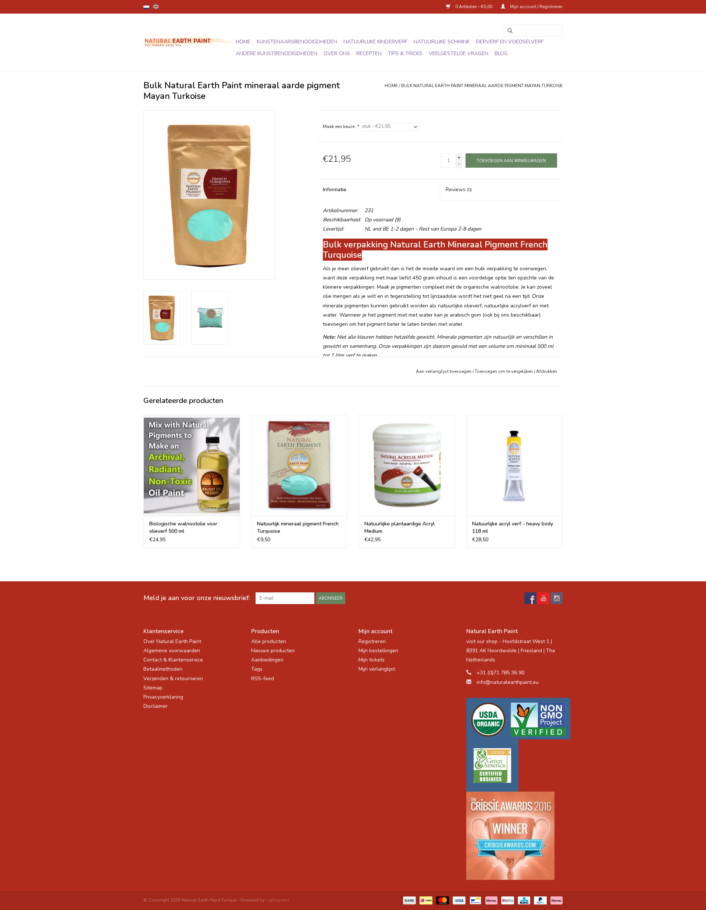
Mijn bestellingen (378, 650)
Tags (257, 668)
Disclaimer (155, 706)
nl (146, 7)
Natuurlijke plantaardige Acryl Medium (399, 527)
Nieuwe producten (273, 650)
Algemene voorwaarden (171, 650)
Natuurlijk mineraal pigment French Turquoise (298, 527)
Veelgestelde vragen (458, 53)
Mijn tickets (372, 659)
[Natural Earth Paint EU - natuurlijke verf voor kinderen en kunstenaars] (188, 42)
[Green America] (514, 765)
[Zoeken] (507, 31)
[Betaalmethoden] (408, 900)
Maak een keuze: (341, 126)
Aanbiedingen (267, 659)
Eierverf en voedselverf (509, 41)
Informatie (334, 189)
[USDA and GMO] (514, 718)
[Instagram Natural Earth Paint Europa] (557, 598)
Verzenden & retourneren (173, 678)
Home (243, 41)
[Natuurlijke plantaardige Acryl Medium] (407, 465)
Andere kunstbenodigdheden (276, 53)
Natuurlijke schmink (442, 41)
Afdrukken (546, 371)
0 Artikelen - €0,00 (473, 7)
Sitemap (153, 687)
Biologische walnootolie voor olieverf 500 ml (183, 527)
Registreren (372, 641)
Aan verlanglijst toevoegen (443, 371)
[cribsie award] (514, 836)
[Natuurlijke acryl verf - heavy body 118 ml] (514, 465)
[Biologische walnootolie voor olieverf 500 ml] (191, 465)
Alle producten (268, 641)
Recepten (369, 53)
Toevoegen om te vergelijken (504, 371)
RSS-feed (262, 678)
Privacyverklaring (163, 696)
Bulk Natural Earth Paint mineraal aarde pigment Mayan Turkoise (482, 86)
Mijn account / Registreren (536, 7)
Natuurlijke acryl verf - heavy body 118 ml (512, 527)
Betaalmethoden (162, 668)
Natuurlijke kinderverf (375, 41)
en (156, 7)
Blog (501, 53)
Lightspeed (277, 900)
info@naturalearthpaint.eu (508, 682)
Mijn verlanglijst (377, 668)
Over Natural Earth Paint (172, 641)
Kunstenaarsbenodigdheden (297, 41)
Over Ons (337, 53)
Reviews (459, 189)
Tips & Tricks (405, 53)
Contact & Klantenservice (173, 659)
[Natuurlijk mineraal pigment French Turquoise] (299, 465)
